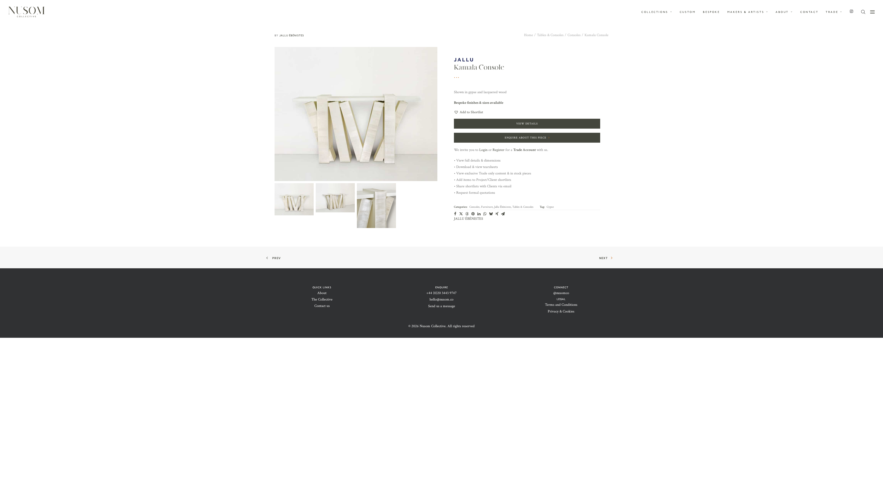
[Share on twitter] (461, 214)
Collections (654, 12)
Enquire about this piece (525, 137)
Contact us (322, 305)
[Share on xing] (497, 214)
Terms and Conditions (561, 304)
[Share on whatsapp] (485, 214)
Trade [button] (832, 12)
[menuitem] (658, 12)
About (322, 293)
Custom (688, 12)
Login (483, 149)
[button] (872, 12)
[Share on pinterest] (473, 214)
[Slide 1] (294, 199)
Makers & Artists (745, 12)
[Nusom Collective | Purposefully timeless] (26, 12)
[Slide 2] (335, 197)
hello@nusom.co (441, 299)
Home (528, 35)
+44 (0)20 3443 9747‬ (441, 293)
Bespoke (711, 12)
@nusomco (561, 293)
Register (499, 149)
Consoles (574, 35)
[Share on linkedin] (479, 214)
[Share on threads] (467, 214)
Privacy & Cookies (561, 311)
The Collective (322, 299)
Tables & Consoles (550, 35)
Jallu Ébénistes (502, 207)
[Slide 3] (376, 205)
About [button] (782, 12)
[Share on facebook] (455, 214)
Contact (809, 12)
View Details (527, 123)
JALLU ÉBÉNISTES (291, 35)
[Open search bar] (863, 12)
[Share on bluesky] (491, 214)
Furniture (487, 207)
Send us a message (441, 306)
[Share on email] (503, 214)
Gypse (550, 207)
